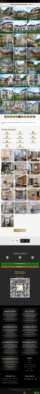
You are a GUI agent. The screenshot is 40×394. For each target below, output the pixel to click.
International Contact (20, 263)
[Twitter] (34, 379)
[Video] (30, 393)
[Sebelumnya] (24, 393)
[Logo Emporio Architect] (3, 1)
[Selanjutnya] (38, 393)
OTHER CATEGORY (20, 230)
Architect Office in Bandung (10, 333)
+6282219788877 (20, 273)
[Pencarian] (27, 393)
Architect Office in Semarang (30, 350)
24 (13, 116)
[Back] (1, 4)
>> (34, 116)
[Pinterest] (32, 379)
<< (5, 116)
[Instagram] (26, 379)
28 (25, 116)
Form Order (20, 266)
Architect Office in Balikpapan (10, 364)
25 (16, 116)
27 (22, 116)
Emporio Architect (15, 389)
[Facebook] (24, 379)
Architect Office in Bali (30, 318)
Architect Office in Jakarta (10, 317)
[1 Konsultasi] (35, 393)
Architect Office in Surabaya (30, 332)
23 (10, 116)
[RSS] (36, 379)
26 (19, 116)
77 (31, 116)
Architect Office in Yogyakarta (10, 350)
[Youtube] (28, 379)
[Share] (33, 393)
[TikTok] (30, 379)
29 (28, 116)
